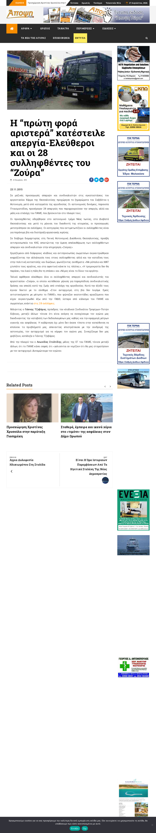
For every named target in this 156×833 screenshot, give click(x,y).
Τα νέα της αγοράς (33, 38)
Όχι (85, 828)
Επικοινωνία (61, 38)
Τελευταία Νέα (113, 3)
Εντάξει (75, 828)
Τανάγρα (97, 3)
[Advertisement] (133, 273)
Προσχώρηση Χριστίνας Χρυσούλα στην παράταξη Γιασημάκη (26, 431)
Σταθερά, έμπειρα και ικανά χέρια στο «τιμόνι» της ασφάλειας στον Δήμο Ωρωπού (86, 431)
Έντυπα (74, 3)
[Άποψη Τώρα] (11, 28)
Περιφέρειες (84, 28)
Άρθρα (25, 28)
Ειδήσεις (108, 28)
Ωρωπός (86, 3)
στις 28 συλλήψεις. (44, 303)
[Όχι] (152, 824)
